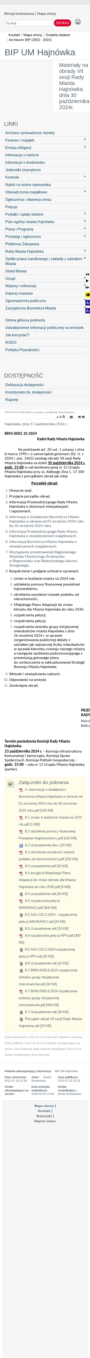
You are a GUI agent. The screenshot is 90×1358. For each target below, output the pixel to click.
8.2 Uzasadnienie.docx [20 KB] (47, 845)
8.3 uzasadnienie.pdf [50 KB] (46, 866)
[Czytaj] (81, 417)
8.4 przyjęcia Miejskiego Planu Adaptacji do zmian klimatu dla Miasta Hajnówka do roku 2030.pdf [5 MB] (47, 880)
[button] (87, 274)
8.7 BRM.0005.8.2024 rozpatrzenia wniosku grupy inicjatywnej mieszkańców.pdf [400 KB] (48, 998)
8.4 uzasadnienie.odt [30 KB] (46, 894)
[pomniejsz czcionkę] (58, 416)
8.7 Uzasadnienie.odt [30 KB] (46, 1012)
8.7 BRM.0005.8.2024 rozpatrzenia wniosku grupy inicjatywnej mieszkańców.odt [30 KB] (48, 977)
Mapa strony (46, 13)
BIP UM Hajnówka (40, 52)
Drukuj (78, 22)
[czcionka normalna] (61, 416)
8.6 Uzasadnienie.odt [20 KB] (46, 963)
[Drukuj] (71, 417)
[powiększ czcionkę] (63, 416)
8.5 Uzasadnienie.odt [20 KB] (46, 928)
